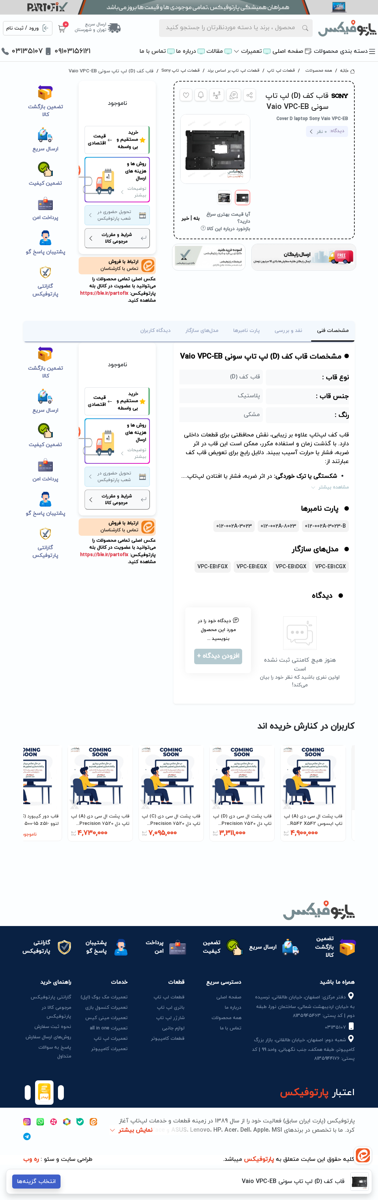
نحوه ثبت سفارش (52, 1027)
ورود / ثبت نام (22, 28)
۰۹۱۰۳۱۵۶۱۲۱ (72, 51)
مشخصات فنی (333, 330)
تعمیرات (251, 51)
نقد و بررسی (288, 330)
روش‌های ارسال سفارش (48, 1037)
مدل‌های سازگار (202, 330)
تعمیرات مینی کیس (106, 1018)
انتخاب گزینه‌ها (36, 1181)
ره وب (31, 1159)
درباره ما (186, 51)
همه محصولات (319, 70)
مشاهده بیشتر (334, 487)
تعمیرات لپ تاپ (111, 1038)
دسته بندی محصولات (341, 51)
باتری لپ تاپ (171, 1007)
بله (196, 218)
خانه (344, 71)
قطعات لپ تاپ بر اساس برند (233, 70)
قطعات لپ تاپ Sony (180, 70)
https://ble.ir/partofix (104, 293)
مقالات (214, 51)
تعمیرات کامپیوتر (109, 1049)
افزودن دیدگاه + (218, 656)
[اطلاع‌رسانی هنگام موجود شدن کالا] (201, 95)
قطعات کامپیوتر (168, 1038)
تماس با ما (153, 51)
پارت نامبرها (246, 330)
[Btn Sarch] (305, 28)
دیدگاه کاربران (155, 330)
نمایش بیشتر (135, 1130)
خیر (185, 218)
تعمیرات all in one (109, 1028)
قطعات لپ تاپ (281, 70)
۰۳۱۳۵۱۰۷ (27, 51)
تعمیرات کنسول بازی (106, 1007)
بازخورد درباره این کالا (228, 229)
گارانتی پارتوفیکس (51, 997)
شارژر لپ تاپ (170, 1018)
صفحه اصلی (287, 51)
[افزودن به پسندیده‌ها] (186, 95)
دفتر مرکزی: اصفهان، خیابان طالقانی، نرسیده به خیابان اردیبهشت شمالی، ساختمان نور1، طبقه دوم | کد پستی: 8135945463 (305, 1006)
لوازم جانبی (173, 1028)
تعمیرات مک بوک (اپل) (104, 997)
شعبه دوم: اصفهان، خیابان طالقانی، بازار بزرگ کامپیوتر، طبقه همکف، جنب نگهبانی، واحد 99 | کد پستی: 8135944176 (303, 1049)
